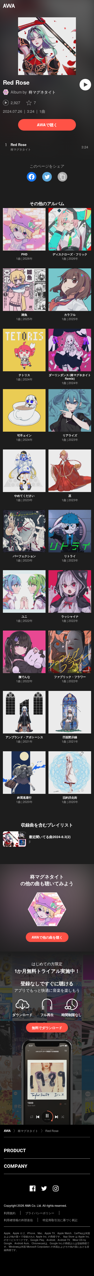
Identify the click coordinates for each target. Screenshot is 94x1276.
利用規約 (9, 1213)
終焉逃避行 (24, 797)
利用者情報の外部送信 (18, 1220)
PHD (24, 254)
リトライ (70, 556)
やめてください (24, 495)
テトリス (24, 375)
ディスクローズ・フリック (70, 254)
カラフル (70, 314)
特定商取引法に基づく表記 (60, 1220)
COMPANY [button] (15, 1166)
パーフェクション (24, 556)
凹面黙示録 (70, 737)
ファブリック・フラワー (70, 677)
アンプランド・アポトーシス (24, 737)
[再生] (85, 84)
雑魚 (24, 314)
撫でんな (24, 677)
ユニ (24, 616)
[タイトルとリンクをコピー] (62, 177)
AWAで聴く (47, 124)
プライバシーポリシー (39, 1213)
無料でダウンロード (47, 1027)
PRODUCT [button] (15, 1150)
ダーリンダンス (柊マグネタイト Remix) (70, 377)
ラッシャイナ (70, 616)
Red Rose (52, 1131)
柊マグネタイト (42, 92)
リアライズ (70, 435)
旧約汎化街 (70, 797)
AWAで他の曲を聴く (47, 937)
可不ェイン (24, 435)
